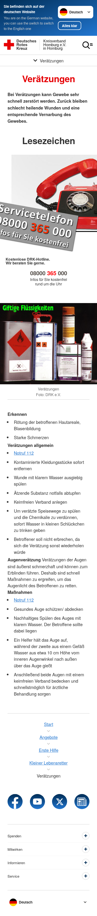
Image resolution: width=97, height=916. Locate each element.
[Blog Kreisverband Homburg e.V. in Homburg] (81, 801)
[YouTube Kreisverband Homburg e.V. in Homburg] (37, 801)
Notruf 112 (24, 453)
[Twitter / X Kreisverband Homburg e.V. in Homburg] (59, 801)
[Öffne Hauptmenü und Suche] (87, 45)
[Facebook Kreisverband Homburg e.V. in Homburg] (15, 801)
